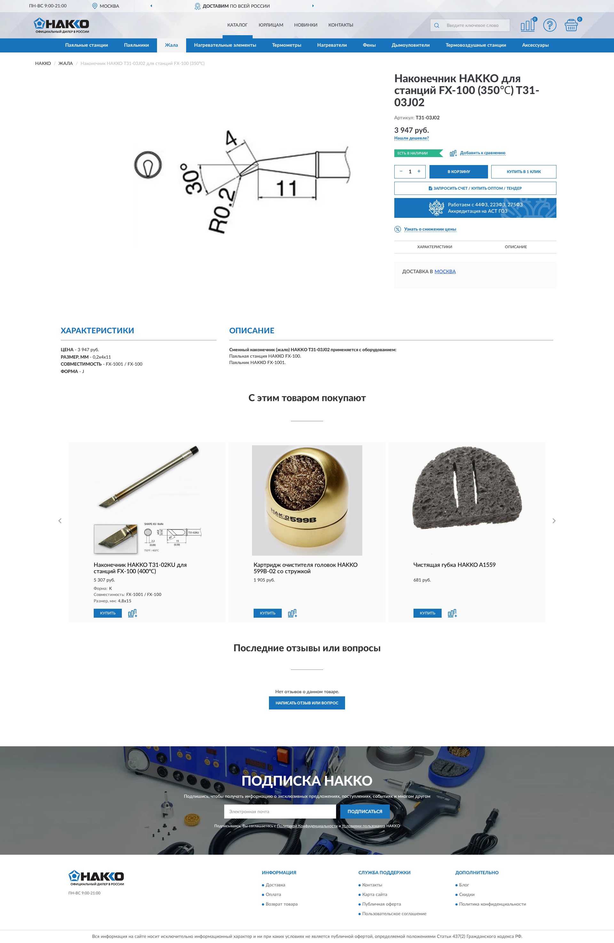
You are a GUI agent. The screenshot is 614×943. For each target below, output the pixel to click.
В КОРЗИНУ (459, 172)
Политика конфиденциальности (492, 904)
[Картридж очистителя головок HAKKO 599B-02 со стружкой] (307, 500)
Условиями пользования (363, 826)
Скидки (467, 894)
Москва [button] (445, 271)
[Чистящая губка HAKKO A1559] (467, 500)
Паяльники (136, 45)
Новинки (306, 25)
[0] (571, 25)
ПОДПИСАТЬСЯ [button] (365, 812)
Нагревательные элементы (225, 45)
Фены (369, 45)
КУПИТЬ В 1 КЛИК (524, 172)
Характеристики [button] (434, 247)
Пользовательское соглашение (394, 914)
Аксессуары (535, 45)
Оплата (273, 894)
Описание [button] (516, 247)
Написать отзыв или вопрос (307, 703)
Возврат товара (282, 904)
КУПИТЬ (107, 613)
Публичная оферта (381, 904)
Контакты (340, 25)
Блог (464, 885)
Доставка (275, 885)
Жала (171, 45)
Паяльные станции (86, 45)
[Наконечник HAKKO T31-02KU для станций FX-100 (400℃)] (147, 500)
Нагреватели (332, 45)
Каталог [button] (237, 25)
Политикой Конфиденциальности (307, 826)
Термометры (286, 45)
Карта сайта (374, 894)
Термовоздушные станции (476, 45)
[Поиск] (436, 25)
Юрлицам (271, 25)
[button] (550, 25)
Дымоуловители (411, 45)
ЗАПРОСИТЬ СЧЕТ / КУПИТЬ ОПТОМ (478, 188)
